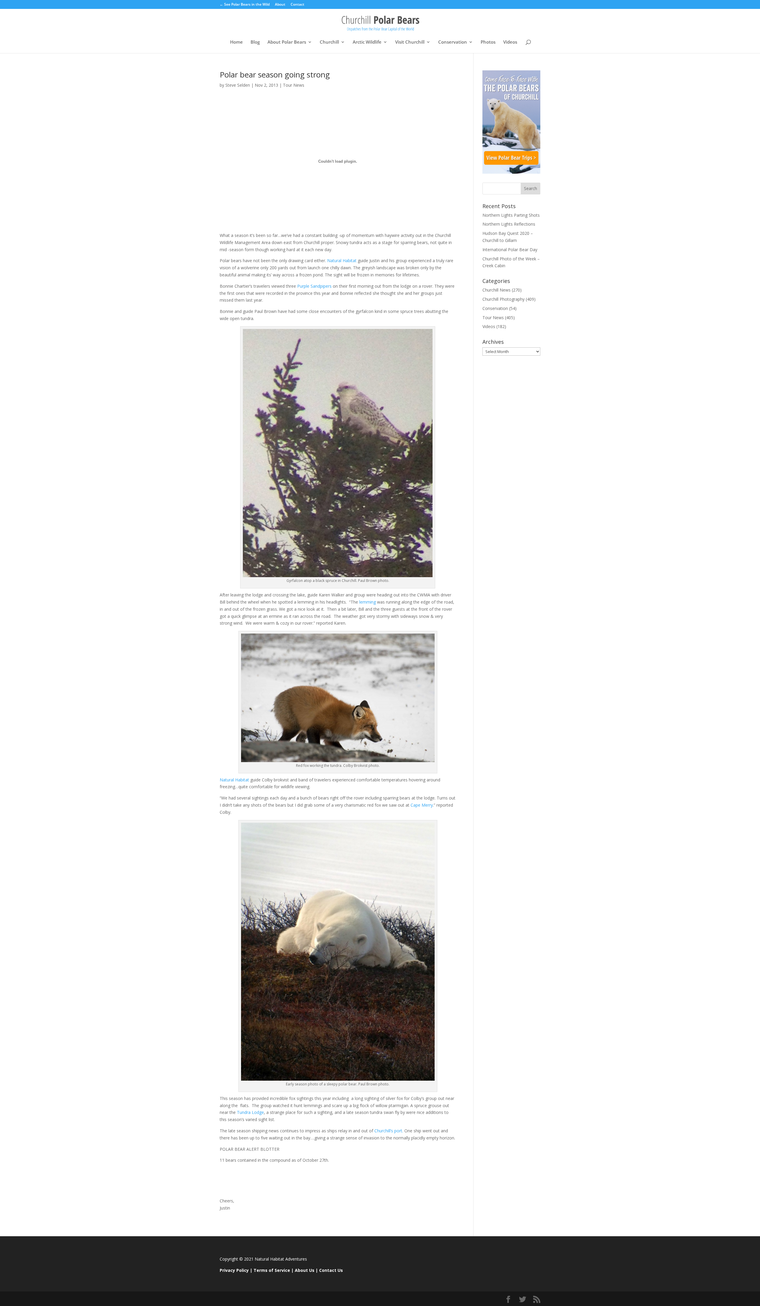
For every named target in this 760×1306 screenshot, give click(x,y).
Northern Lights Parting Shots (511, 215)
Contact (297, 5)
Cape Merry (422, 805)
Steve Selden (237, 85)
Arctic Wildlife (367, 42)
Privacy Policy (234, 1270)
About (280, 5)
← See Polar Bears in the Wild (245, 5)
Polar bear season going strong (275, 74)
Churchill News (496, 290)
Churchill (329, 42)
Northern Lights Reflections (508, 224)
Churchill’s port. (388, 1131)
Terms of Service (272, 1270)
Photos (488, 42)
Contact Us (331, 1270)
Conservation (452, 42)
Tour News (293, 85)
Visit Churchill (410, 42)
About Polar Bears (286, 42)
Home (236, 42)
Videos (510, 42)
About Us (304, 1270)
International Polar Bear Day (509, 249)
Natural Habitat (342, 260)
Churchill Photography (503, 299)
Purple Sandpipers (314, 286)
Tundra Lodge (250, 1112)
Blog (255, 42)
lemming (367, 602)
